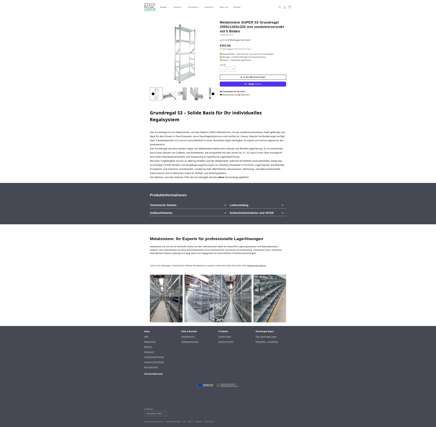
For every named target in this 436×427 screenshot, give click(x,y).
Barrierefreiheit (151, 367)
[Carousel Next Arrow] (213, 93)
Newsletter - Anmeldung (267, 342)
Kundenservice (188, 337)
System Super (224, 337)
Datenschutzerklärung (173, 421)
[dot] (213, 320)
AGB (146, 337)
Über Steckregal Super (266, 337)
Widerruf (148, 347)
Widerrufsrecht (209, 421)
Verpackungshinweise (154, 357)
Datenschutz (150, 342)
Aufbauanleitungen (189, 342)
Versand (190, 421)
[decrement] (222, 69)
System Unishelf (225, 342)
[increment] (233, 69)
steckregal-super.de (156, 421)
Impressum (149, 352)
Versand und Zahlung (154, 362)
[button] (164, 7)
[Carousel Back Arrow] (153, 93)
